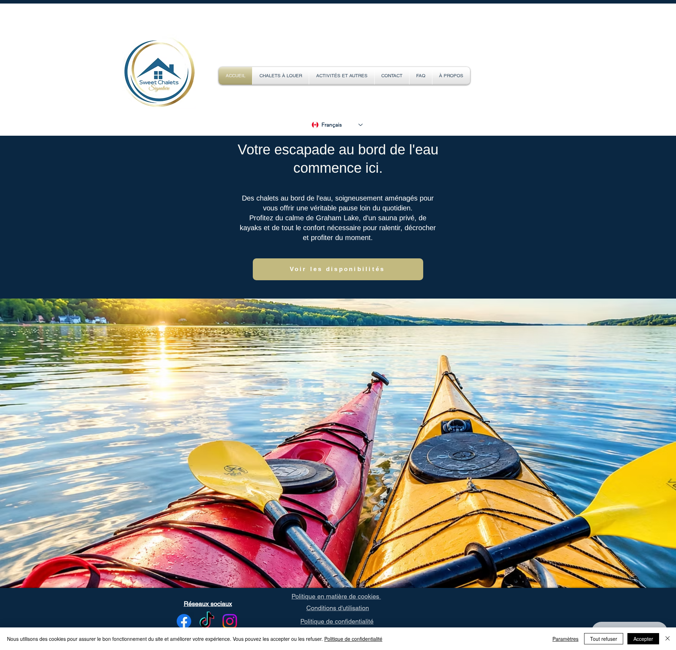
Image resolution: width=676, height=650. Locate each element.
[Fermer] (667, 638)
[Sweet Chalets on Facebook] (184, 621)
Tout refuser (603, 638)
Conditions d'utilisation (337, 608)
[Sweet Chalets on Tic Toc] (207, 621)
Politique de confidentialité (337, 621)
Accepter (643, 638)
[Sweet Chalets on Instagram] (229, 621)
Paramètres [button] (565, 638)
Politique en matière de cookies (336, 596)
